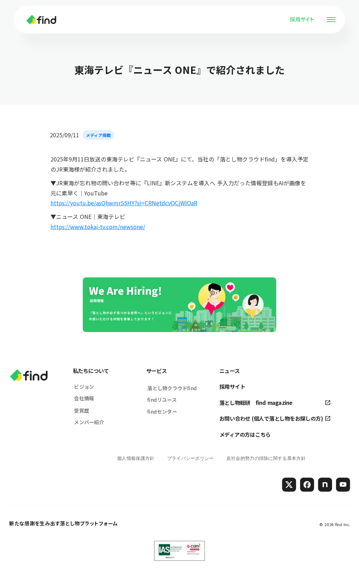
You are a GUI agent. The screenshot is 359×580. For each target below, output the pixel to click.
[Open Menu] (331, 19)
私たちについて (91, 370)
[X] (289, 484)
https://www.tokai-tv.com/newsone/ (97, 226)
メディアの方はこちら (245, 434)
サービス (156, 370)
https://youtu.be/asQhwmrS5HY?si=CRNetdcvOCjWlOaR (123, 203)
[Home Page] (41, 19)
